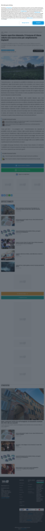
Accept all (38, 22)
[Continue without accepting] (43, 1)
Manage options (25, 22)
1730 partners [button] (9, 7)
